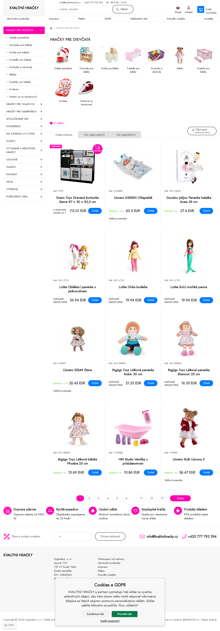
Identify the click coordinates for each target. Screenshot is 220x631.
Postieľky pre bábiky (20, 60)
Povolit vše (124, 614)
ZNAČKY (11, 167)
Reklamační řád (139, 19)
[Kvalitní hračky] (51, 28)
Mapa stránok (209, 620)
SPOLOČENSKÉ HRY (17, 119)
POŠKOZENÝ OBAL (17, 196)
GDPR (107, 19)
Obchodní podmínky (18, 19)
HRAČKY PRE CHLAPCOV (20, 104)
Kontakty (209, 19)
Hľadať (124, 9)
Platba (81, 19)
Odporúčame (64, 135)
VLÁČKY (10, 141)
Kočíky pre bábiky (19, 52)
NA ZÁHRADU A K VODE (20, 134)
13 (162, 498)
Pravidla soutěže (176, 19)
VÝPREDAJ (12, 189)
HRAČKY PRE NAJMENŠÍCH (21, 111)
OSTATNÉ (12, 159)
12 (151, 498)
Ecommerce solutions (170, 620)
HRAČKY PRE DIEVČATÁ (19, 30)
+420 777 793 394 (93, 2)
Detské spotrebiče (19, 38)
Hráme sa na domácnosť (23, 97)
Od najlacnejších (94, 135)
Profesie (13, 89)
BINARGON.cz (191, 620)
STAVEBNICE (13, 126)
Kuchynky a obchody (20, 67)
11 (141, 498)
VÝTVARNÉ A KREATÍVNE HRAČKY (20, 150)
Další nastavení (110, 620)
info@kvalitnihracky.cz (69, 2)
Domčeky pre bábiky (20, 45)
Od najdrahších (125, 135)
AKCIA (9, 182)
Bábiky (12, 74)
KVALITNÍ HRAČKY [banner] (24, 7)
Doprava (54, 19)
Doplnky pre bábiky (20, 82)
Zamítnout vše (95, 614)
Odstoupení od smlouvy (111, 559)
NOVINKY (11, 174)
